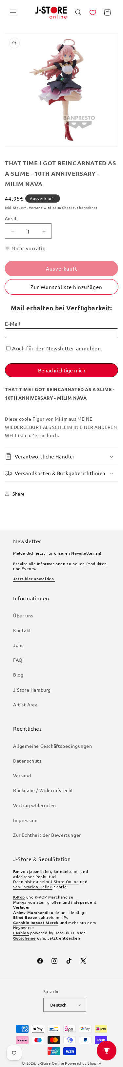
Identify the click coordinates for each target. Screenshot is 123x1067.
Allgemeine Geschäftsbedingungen (52, 746)
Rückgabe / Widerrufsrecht (43, 790)
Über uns (23, 615)
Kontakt (22, 630)
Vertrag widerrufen (34, 805)
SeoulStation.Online (32, 886)
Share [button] (18, 494)
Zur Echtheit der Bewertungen (47, 835)
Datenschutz (27, 761)
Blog (18, 675)
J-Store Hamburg (32, 690)
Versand (36, 207)
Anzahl (12, 218)
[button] (13, 12)
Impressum (25, 820)
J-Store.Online (64, 881)
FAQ (18, 660)
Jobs (18, 645)
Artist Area (25, 704)
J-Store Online (51, 1063)
